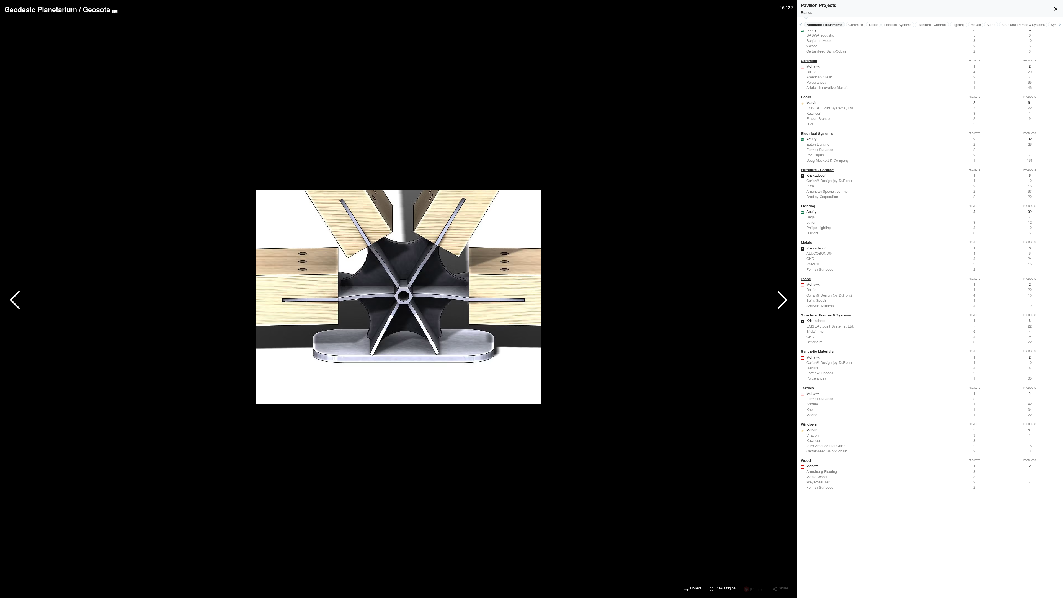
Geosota (96, 9)
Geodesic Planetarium (40, 9)
